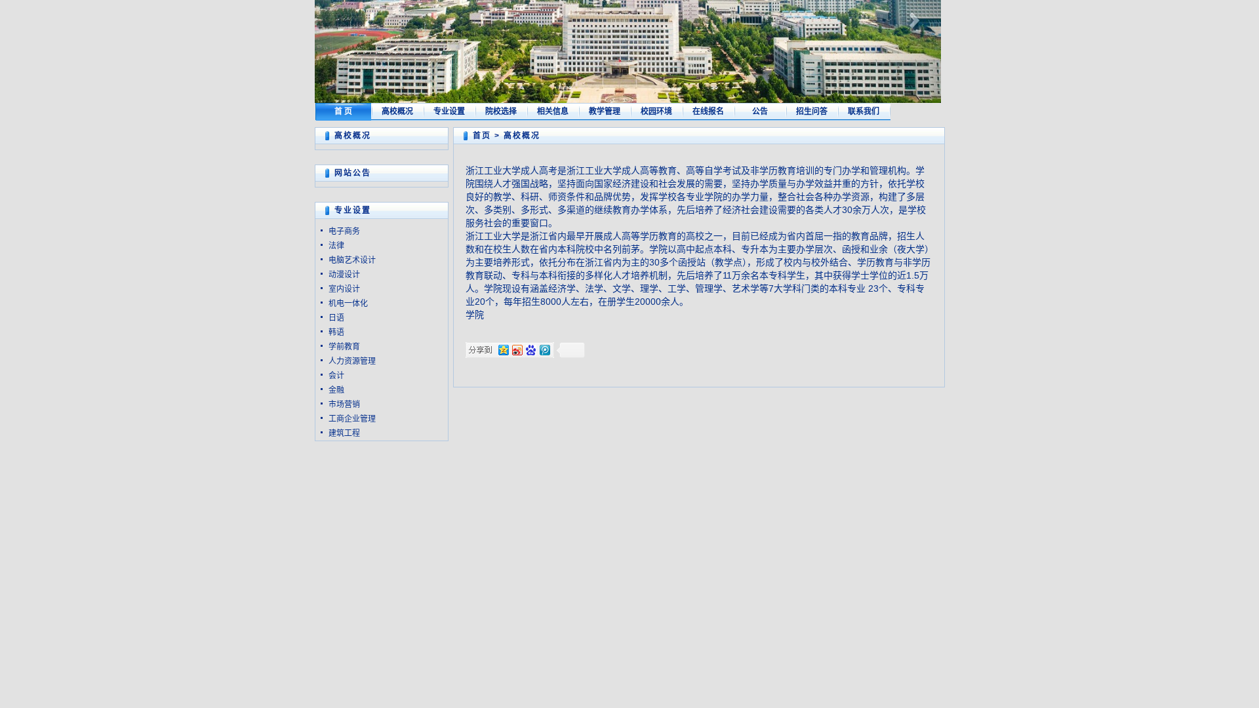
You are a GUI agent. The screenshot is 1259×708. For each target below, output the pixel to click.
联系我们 (863, 111)
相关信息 (553, 111)
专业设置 (449, 111)
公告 (760, 111)
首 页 (343, 111)
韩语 (336, 332)
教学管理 (604, 111)
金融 (336, 390)
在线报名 (708, 111)
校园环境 (656, 111)
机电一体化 (348, 303)
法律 (336, 245)
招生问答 (812, 111)
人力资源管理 (352, 361)
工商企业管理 (352, 418)
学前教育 (344, 346)
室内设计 (344, 289)
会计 (336, 375)
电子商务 (344, 231)
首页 (482, 135)
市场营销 (344, 404)
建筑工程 (344, 433)
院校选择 (501, 111)
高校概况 (397, 111)
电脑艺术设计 (352, 260)
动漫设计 (344, 274)
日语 (336, 318)
